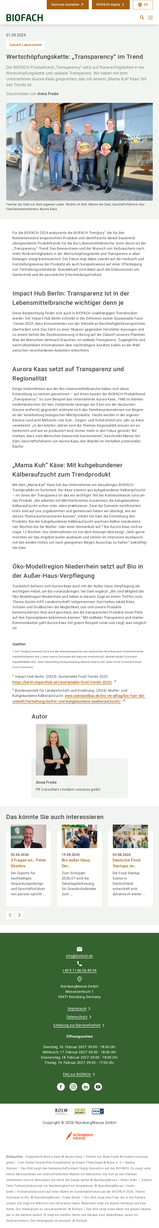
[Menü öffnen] (150, 17)
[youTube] (98, 1087)
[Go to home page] (41, 19)
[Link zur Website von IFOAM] (80, 1111)
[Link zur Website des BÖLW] (61, 1111)
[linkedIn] (86, 1087)
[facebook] (61, 1087)
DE (143, 4)
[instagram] (73, 1087)
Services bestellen (65, 4)
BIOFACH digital (108, 4)
